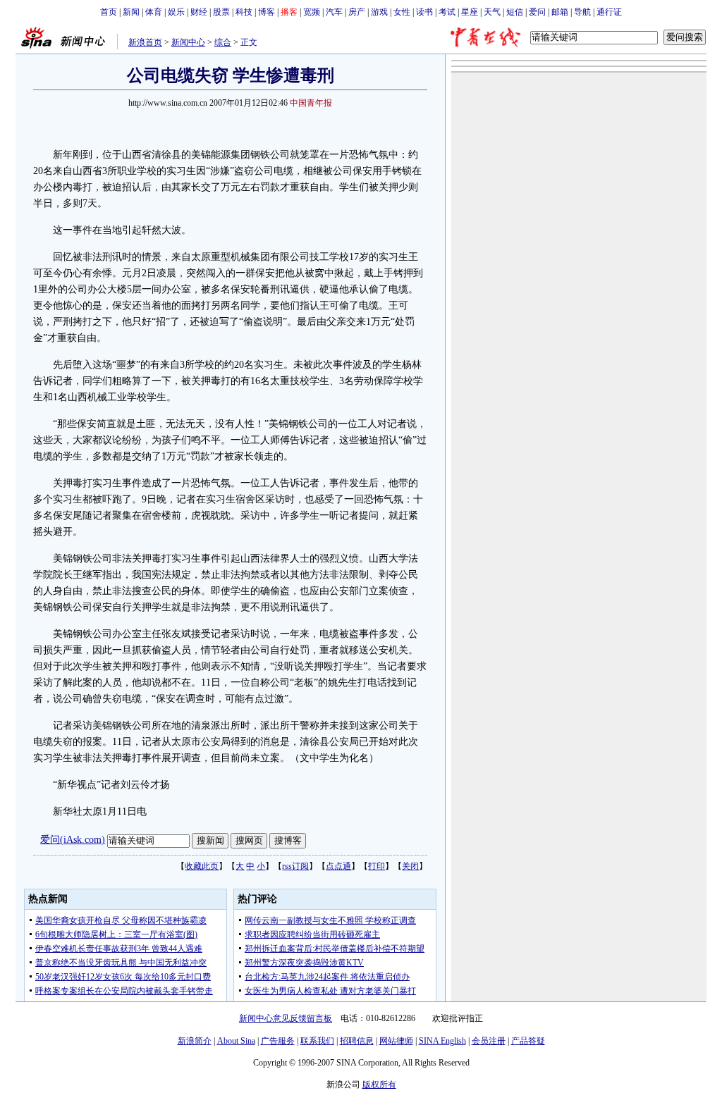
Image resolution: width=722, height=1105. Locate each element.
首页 (108, 12)
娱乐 (176, 12)
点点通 (338, 866)
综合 (222, 42)
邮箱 (559, 12)
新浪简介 (195, 1041)
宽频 (311, 12)
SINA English (442, 1041)
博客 (266, 12)
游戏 (379, 12)
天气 (492, 12)
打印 (376, 866)
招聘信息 (357, 1041)
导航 (582, 12)
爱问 (537, 12)
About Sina (236, 1041)
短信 (514, 12)
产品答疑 (528, 1041)
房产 (356, 12)
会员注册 (489, 1041)
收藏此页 (202, 866)
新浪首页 (145, 42)
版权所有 (379, 1084)
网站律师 (396, 1041)
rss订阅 (295, 866)
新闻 (131, 12)
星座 (469, 12)
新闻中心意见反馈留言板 (285, 1018)
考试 (447, 12)
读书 (424, 12)
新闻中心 (188, 42)
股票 (221, 12)
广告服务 (278, 1041)
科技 (243, 12)
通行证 (609, 12)
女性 (401, 12)
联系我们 (317, 1041)
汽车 (334, 12)
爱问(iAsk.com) (72, 839)
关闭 (410, 866)
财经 (198, 12)
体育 (153, 12)
